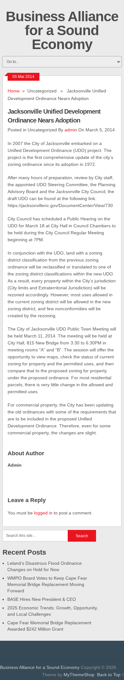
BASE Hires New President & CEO (41, 599)
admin (71, 129)
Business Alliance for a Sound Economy (62, 30)
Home (14, 90)
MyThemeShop (79, 674)
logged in (43, 512)
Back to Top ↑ (110, 674)
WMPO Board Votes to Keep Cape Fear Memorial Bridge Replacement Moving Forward (47, 584)
